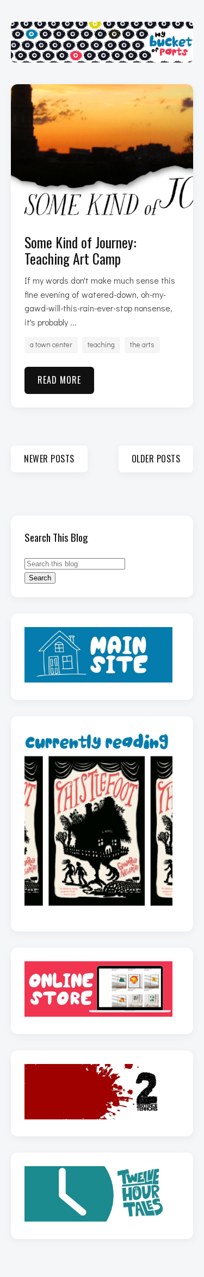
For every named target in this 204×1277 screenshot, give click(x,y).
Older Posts (156, 458)
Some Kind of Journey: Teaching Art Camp (80, 250)
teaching (101, 344)
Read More (59, 379)
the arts (142, 344)
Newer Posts (49, 458)
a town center (51, 344)
